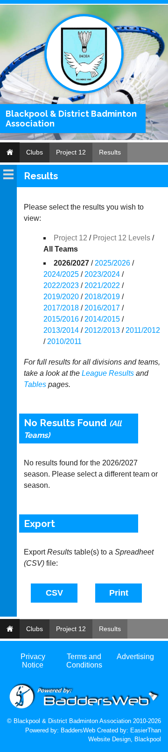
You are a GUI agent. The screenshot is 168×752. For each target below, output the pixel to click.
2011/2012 (143, 330)
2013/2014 (61, 330)
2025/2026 (112, 263)
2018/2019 (102, 297)
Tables (35, 384)
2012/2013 (102, 330)
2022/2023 (61, 285)
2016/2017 (102, 308)
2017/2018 (61, 308)
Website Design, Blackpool (124, 739)
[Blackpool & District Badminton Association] (84, 91)
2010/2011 (64, 341)
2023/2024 (102, 274)
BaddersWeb (78, 730)
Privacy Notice (33, 661)
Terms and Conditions (84, 661)
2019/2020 (61, 297)
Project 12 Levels (121, 238)
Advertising (135, 657)
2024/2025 (61, 274)
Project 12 (71, 152)
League (94, 373)
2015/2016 (61, 319)
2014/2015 (102, 319)
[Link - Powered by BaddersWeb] (84, 707)
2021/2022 (102, 285)
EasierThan (145, 730)
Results (110, 152)
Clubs (34, 152)
